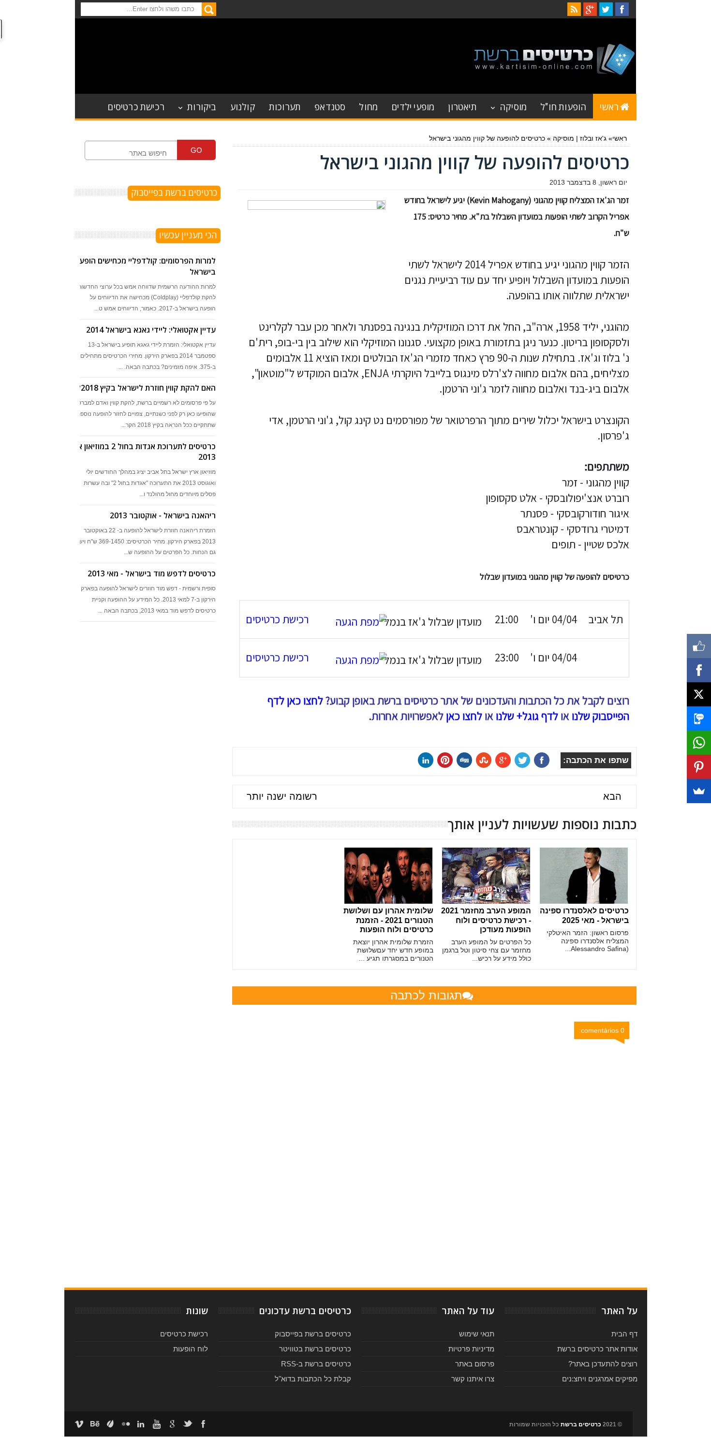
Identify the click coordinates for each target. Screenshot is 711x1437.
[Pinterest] (699, 767)
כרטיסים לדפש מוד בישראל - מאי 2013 (152, 573)
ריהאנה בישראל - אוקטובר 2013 (163, 515)
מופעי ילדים (412, 106)
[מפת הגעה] (357, 622)
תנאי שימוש (476, 1334)
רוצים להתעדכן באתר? (602, 1364)
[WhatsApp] (699, 743)
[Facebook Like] (699, 646)
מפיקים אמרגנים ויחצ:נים (599, 1379)
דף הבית (624, 1334)
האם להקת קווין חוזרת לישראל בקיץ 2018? (146, 387)
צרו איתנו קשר (472, 1379)
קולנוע (242, 106)
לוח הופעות (190, 1349)
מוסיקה (513, 106)
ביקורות (201, 106)
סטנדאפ (329, 106)
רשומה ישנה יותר (282, 796)
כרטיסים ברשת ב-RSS (316, 1364)
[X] (699, 694)
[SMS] (699, 718)
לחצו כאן (464, 716)
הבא (612, 796)
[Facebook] (699, 670)
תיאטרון (462, 106)
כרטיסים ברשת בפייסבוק (313, 1334)
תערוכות (285, 106)
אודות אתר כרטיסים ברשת (597, 1349)
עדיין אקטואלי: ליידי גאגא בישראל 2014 (151, 329)
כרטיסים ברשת (581, 1424)
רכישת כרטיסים (135, 106)
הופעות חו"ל (563, 106)
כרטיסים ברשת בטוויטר (315, 1349)
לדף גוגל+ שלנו (527, 716)
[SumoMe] (699, 791)
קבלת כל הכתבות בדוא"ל (313, 1379)
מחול (368, 106)
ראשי (609, 106)
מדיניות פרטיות (471, 1349)
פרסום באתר (474, 1364)
